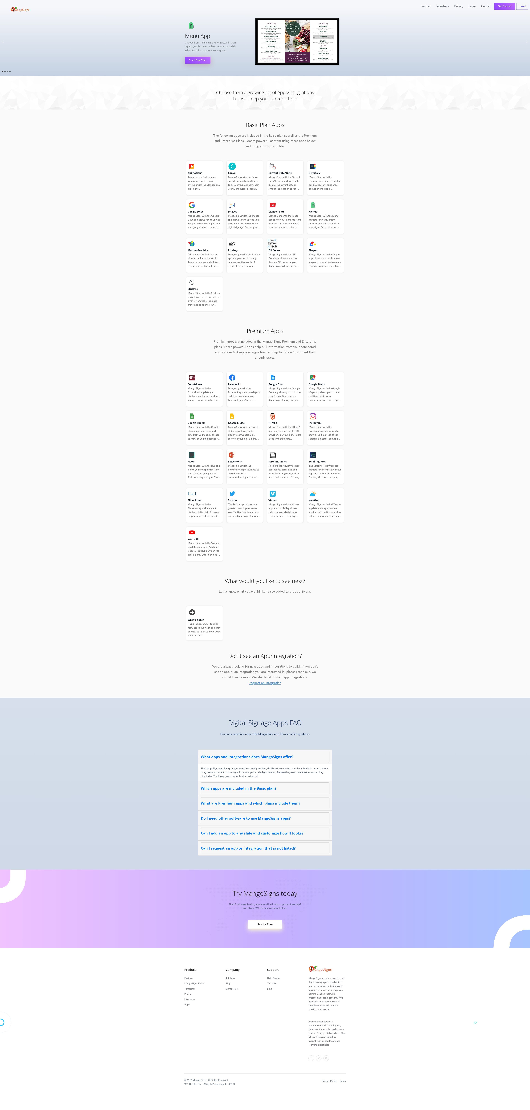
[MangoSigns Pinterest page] (326, 1058)
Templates (189, 989)
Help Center (273, 978)
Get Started (504, 6)
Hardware (189, 999)
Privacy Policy (329, 1081)
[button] (3, 41)
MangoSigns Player (194, 983)
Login (521, 6)
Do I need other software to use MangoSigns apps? (246, 818)
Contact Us (232, 989)
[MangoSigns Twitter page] (318, 1058)
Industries (442, 6)
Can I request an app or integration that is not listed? (248, 848)
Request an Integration (265, 683)
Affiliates (230, 978)
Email (270, 989)
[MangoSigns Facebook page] (311, 1058)
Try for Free (265, 924)
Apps (187, 1004)
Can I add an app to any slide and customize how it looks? (252, 833)
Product (425, 6)
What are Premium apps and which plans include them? (250, 803)
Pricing (458, 6)
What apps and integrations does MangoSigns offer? (247, 756)
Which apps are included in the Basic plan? (238, 788)
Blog (228, 983)
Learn (472, 6)
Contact (486, 6)
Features (188, 978)
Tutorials (271, 983)
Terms (342, 1081)
